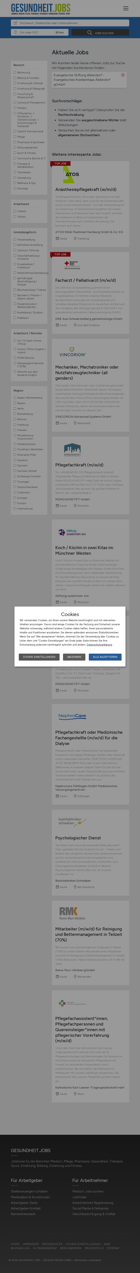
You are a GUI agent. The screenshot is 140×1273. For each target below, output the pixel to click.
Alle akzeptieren (105, 656)
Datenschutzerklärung (99, 644)
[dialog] (70, 637)
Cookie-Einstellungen (39, 656)
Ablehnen (74, 656)
